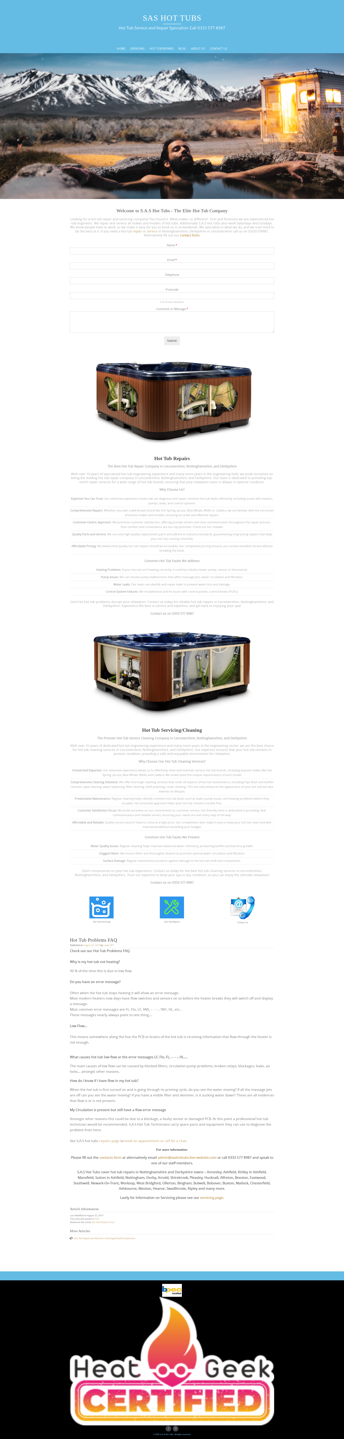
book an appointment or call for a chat (155, 1140)
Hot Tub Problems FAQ (103, 1222)
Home (121, 49)
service (152, 231)
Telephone (172, 275)
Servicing (137, 49)
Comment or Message (172, 309)
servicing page (211, 1197)
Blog (182, 49)
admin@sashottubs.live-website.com (187, 1157)
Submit (172, 341)
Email (172, 260)
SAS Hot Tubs (172, 18)
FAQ (96, 1218)
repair (137, 231)
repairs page (109, 1140)
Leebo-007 (108, 945)
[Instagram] (175, 1428)
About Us (198, 49)
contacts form (110, 1157)
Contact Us (218, 49)
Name (172, 245)
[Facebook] (168, 1428)
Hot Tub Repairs (161, 49)
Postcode (172, 290)
